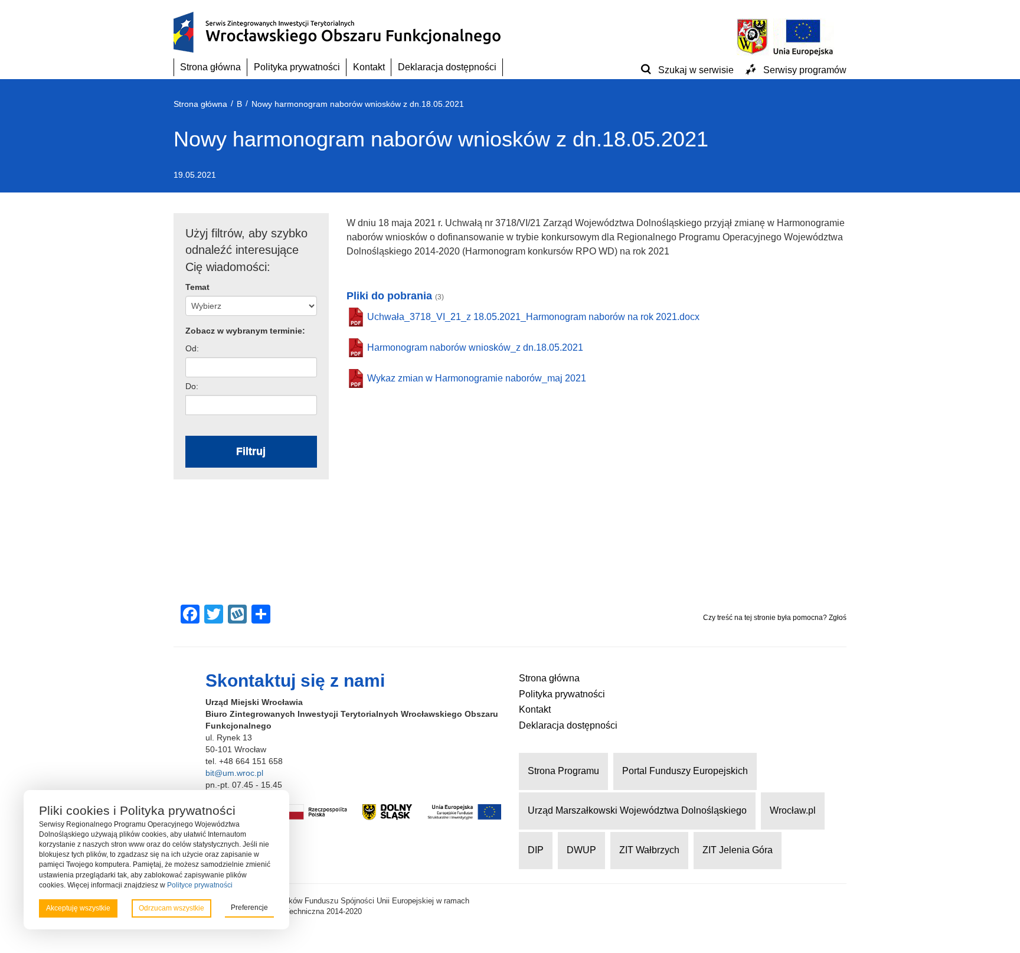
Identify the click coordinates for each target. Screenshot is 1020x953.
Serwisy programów (804, 70)
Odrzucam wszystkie (171, 908)
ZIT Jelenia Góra (737, 850)
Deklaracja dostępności (447, 67)
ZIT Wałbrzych (649, 850)
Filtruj (251, 451)
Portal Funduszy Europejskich (685, 771)
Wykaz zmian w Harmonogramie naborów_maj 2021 (476, 378)
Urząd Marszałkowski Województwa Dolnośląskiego (637, 810)
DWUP (581, 850)
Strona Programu (563, 771)
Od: (192, 348)
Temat (197, 287)
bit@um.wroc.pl (234, 773)
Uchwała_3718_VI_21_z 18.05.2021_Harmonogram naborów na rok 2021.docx (533, 317)
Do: (191, 386)
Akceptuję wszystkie (78, 908)
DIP (536, 850)
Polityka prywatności (297, 67)
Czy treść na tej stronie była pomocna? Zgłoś (774, 617)
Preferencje (249, 907)
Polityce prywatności (200, 885)
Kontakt (369, 67)
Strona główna (210, 67)
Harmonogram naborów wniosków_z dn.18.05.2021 (475, 347)
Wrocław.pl (793, 810)
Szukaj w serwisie (696, 70)
